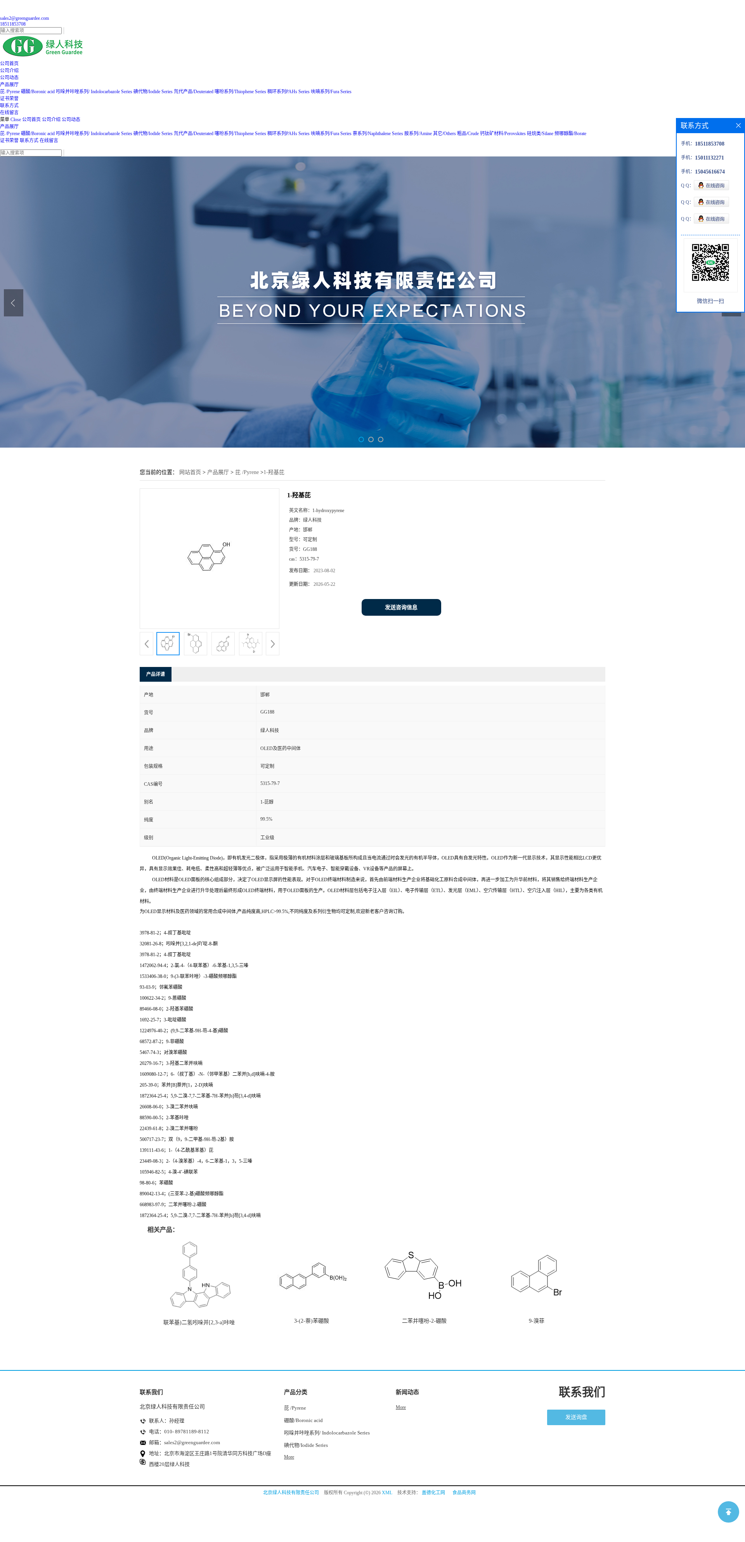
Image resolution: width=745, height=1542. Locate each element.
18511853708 (13, 24)
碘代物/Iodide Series (153, 91)
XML (387, 1492)
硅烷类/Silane (540, 133)
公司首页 (31, 119)
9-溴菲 (536, 1321)
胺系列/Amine (418, 133)
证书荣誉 (9, 140)
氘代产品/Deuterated (193, 91)
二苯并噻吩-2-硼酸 (424, 1321)
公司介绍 (51, 119)
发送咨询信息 (401, 607)
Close (15, 119)
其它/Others (444, 133)
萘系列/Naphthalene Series (378, 133)
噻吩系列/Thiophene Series (240, 91)
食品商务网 (464, 1492)
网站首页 (190, 472)
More (289, 1457)
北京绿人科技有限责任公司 (291, 1492)
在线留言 (49, 140)
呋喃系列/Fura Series (331, 91)
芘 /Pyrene (10, 91)
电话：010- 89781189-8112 (179, 1431)
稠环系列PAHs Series (288, 91)
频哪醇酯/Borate (570, 133)
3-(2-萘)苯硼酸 (311, 1321)
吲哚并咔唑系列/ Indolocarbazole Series (94, 91)
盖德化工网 (433, 1492)
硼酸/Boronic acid (38, 91)
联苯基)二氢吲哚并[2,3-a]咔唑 (199, 1322)
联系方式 (29, 140)
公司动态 (71, 119)
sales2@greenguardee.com (24, 18)
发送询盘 (576, 1417)
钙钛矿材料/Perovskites (503, 133)
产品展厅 (9, 126)
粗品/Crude (468, 133)
